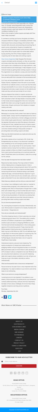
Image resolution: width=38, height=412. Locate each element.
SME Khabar (19, 332)
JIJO (19, 351)
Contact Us (19, 340)
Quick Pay (19, 348)
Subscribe (19, 366)
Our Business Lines (19, 327)
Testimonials (19, 335)
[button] (19, 206)
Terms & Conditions (19, 345)
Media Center (19, 329)
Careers (19, 337)
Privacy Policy (19, 343)
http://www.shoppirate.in (8, 59)
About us (19, 321)
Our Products (19, 324)
